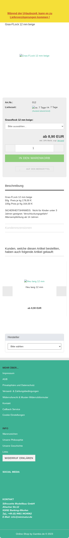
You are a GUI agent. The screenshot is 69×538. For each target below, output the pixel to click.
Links (5, 451)
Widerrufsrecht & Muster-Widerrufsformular (25, 397)
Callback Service (11, 409)
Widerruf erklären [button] (19, 458)
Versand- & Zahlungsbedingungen (21, 391)
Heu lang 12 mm (34, 287)
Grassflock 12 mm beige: (19, 119)
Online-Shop (22, 534)
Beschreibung (14, 185)
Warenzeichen (10, 433)
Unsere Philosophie (13, 439)
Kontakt (7, 403)
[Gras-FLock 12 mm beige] (34, 54)
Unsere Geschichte (13, 445)
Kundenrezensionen (18, 227)
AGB (5, 379)
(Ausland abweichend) (41, 111)
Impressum (8, 373)
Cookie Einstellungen (14, 415)
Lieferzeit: (10, 107)
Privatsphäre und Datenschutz (18, 385)
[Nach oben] (60, 533)
